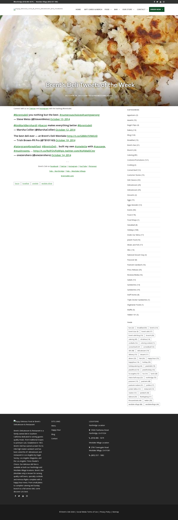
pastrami (145, 381)
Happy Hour (153, 358)
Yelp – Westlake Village (75, 171)
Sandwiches (131, 285)
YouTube (83, 166)
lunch (154, 374)
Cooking (130, 165)
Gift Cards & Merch (93, 9)
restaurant (149, 389)
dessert (144, 355)
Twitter (32, 108)
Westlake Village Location (99, 442)
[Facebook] (154, 2)
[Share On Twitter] (9, 515)
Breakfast (131, 140)
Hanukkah (131, 225)
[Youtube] (160, 2)
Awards (130, 120)
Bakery (130, 130)
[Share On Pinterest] (13, 515)
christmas (145, 339)
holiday (146, 362)
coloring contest (148, 343)
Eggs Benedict (132, 205)
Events (129, 210)
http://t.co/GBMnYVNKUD (82, 136)
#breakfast (34, 146)
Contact (54, 438)
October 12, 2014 (65, 129)
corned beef (134, 347)
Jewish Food (132, 240)
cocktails (133, 343)
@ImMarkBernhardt (26, 125)
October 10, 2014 (65, 140)
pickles (150, 385)
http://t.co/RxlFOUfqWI (47, 150)
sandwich (144, 393)
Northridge (151, 378)
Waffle (129, 310)
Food (110, 96)
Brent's (154, 328)
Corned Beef (132, 170)
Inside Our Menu (133, 235)
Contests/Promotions (95, 96)
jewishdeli (150, 366)
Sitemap (115, 512)
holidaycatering (135, 366)
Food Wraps (132, 220)
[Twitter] (157, 2)
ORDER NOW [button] (155, 9)
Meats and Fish (133, 245)
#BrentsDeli (49, 146)
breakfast (26, 183)
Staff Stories (132, 295)
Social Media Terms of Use (87, 512)
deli (131, 351)
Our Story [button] (127, 9)
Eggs (129, 200)
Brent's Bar (133, 332)
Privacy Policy (105, 512)
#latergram (20, 146)
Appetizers (131, 115)
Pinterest (93, 166)
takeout (133, 397)
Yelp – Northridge (56, 171)
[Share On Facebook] (5, 515)
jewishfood (134, 370)
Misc (129, 250)
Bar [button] (116, 9)
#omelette (81, 146)
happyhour (134, 362)
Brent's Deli (147, 332)
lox (145, 374)
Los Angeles (134, 374)
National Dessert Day (135, 255)
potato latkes (135, 389)
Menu (53, 426)
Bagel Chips (131, 125)
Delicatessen (132, 185)
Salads (129, 280)
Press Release (132, 270)
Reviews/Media (133, 275)
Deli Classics (132, 180)
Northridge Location (97, 425)
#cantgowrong (91, 114)
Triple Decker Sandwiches (137, 300)
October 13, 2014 (60, 119)
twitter (148, 400)
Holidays (130, 230)
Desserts (130, 195)
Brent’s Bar (131, 145)
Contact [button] (141, 9)
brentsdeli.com (67, 176)
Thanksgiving (145, 397)
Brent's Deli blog (136, 335)
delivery (133, 355)
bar (131, 328)
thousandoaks (135, 400)
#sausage (99, 146)
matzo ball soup (136, 378)
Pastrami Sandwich (134, 265)
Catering (130, 155)
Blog (129, 135)
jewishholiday (148, 370)
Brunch (130, 150)
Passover (131, 260)
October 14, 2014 (61, 155)
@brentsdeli (21, 114)
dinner (132, 358)
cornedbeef (148, 347)
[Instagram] (163, 2)
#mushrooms (22, 150)
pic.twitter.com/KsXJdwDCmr (78, 150)
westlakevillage (152, 404)
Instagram (44, 108)
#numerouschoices (71, 114)
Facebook (54, 166)
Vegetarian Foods (134, 305)
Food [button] (107, 9)
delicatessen (143, 351)
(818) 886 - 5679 (97, 438)
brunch (150, 335)
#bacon (42, 125)
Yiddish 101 (131, 315)
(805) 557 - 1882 (97, 455)
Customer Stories (134, 175)
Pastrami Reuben (136, 385)
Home (78, 9)
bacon (17, 183)
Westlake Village (47, 183)
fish (142, 358)
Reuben (132, 393)
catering (133, 339)
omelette (35, 183)
